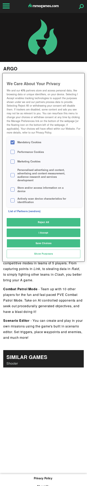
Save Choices (44, 243)
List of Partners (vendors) (24, 211)
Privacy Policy (43, 478)
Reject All (43, 222)
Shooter (12, 363)
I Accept (43, 232)
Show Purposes (43, 253)
